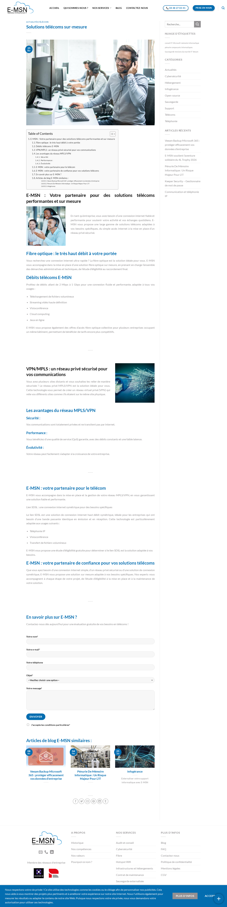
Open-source (172, 95)
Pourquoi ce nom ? (81, 861)
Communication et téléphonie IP (182, 194)
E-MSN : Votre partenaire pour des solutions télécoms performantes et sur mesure (72, 138)
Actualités (32, 22)
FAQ (163, 849)
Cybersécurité (173, 76)
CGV (164, 874)
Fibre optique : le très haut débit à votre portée (58, 142)
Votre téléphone (34, 662)
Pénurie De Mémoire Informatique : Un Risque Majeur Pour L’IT (68, 184)
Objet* (29, 675)
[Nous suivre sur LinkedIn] (52, 852)
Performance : (47, 160)
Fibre (119, 855)
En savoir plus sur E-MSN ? (48, 174)
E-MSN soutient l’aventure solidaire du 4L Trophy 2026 (181, 157)
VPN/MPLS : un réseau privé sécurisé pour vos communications (66, 150)
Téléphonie (171, 121)
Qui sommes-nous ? (75, 7)
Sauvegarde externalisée (130, 881)
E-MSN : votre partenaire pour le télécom (55, 167)
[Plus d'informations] (219, 899)
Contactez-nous (137, 7)
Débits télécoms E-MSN (47, 146)
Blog (119, 7)
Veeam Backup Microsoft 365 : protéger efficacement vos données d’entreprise (73, 181)
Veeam (195, 52)
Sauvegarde (169, 52)
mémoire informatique (190, 43)
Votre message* (34, 688)
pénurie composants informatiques (179, 47)
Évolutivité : (46, 163)
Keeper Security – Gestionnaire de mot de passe (182, 183)
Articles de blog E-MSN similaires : (52, 178)
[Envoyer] (197, 24)
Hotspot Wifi (123, 861)
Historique (77, 842)
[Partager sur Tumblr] (105, 801)
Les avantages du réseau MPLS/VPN (53, 153)
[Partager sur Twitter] (81, 801)
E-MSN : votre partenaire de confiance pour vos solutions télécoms (67, 170)
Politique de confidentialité (176, 861)
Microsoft (177, 43)
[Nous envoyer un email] (40, 852)
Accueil (54, 7)
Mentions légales (170, 868)
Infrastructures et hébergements (134, 868)
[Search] (223, 8)
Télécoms (43, 22)
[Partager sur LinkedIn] (99, 801)
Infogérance (51, 186)
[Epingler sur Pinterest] (93, 801)
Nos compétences (81, 849)
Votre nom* (32, 636)
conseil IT (168, 43)
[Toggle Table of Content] (111, 134)
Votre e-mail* (33, 649)
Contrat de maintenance (130, 874)
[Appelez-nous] (46, 852)
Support (169, 108)
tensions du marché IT (183, 52)
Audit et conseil (125, 842)
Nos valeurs (78, 855)
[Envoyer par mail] (87, 801)
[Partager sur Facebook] (75, 801)
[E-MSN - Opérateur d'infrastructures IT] (23, 8)
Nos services (100, 7)
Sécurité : (45, 157)
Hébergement (173, 82)
